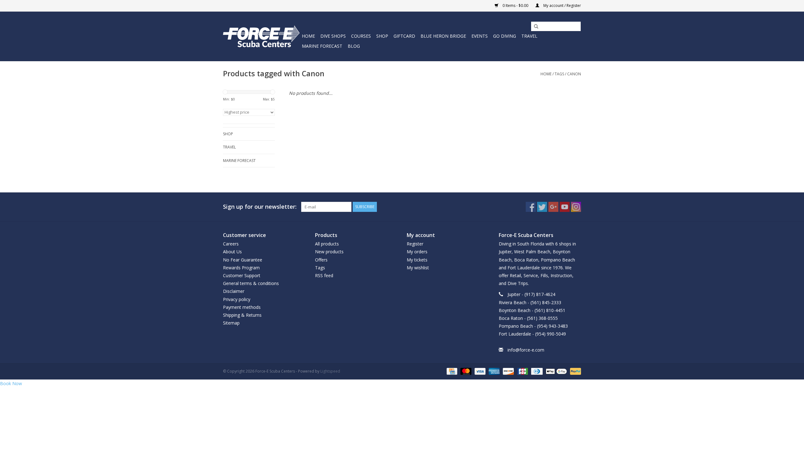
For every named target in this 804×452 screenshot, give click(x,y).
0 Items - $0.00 (515, 5)
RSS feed (324, 275)
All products (327, 244)
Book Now (11, 383)
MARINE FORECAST (322, 46)
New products (329, 252)
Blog (354, 46)
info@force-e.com (526, 350)
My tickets (417, 260)
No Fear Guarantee (242, 260)
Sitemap (231, 323)
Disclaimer (233, 291)
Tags (559, 74)
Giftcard (404, 36)
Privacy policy (236, 299)
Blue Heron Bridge (443, 36)
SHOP (382, 36)
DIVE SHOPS (333, 36)
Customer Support (241, 275)
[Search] (534, 26)
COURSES (361, 36)
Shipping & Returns (242, 315)
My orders (417, 252)
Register (415, 244)
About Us (232, 252)
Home (308, 36)
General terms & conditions (251, 283)
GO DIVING (504, 36)
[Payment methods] (451, 371)
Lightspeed (330, 371)
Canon (574, 74)
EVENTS (479, 36)
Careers (231, 244)
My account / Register (561, 5)
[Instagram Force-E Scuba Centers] (576, 207)
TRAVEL (529, 36)
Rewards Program (241, 268)
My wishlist (418, 268)
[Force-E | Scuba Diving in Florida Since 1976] (261, 36)
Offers (321, 260)
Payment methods (242, 307)
